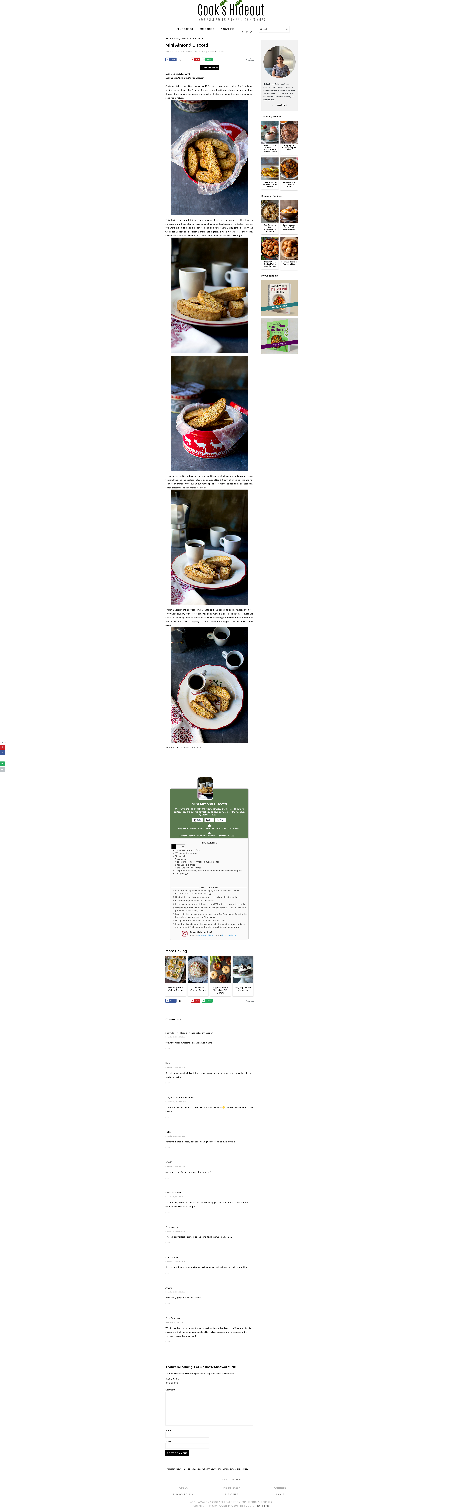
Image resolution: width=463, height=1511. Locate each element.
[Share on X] (2, 758)
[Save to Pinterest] (2, 747)
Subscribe (231, 1494)
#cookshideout (228, 935)
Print (199, 820)
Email (168, 1441)
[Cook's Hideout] (231, 22)
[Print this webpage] (2, 769)
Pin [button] (210, 820)
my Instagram (216, 94)
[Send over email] (2, 763)
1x (174, 846)
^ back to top (231, 1479)
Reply (167, 1048)
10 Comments (220, 51)
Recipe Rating (172, 1379)
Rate (221, 820)
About (280, 1494)
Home (168, 38)
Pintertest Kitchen (243, 223)
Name (169, 1430)
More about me (278, 105)
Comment (171, 1389)
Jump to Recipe (210, 67)
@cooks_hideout (206, 935)
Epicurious (200, 487)
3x (183, 846)
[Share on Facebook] (2, 752)
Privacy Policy (183, 1494)
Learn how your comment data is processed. (226, 1468)
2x (178, 846)
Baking (176, 38)
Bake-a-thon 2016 (193, 747)
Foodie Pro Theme (257, 1505)
